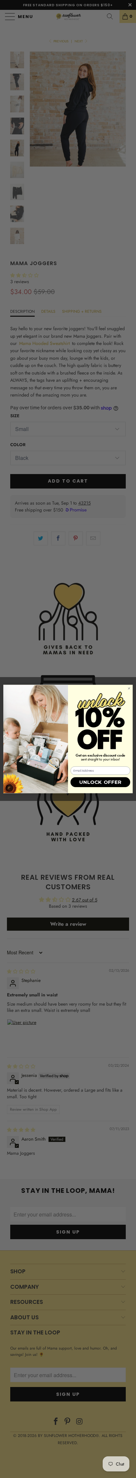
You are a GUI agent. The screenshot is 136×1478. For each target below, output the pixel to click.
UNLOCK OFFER (100, 782)
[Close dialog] (129, 688)
